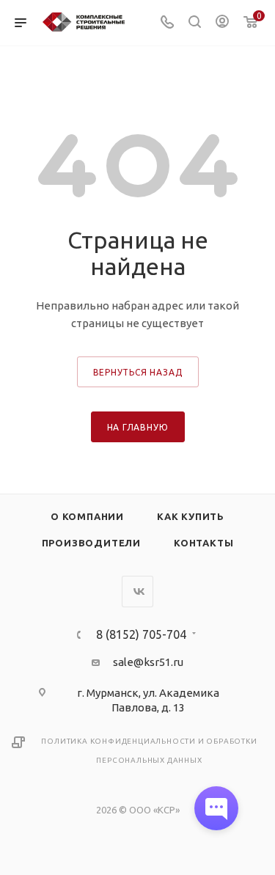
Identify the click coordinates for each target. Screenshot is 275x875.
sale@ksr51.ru (148, 662)
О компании (87, 516)
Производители (91, 543)
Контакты (203, 543)
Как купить (190, 516)
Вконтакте (137, 591)
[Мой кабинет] (222, 23)
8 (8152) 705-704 (141, 634)
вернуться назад (138, 372)
